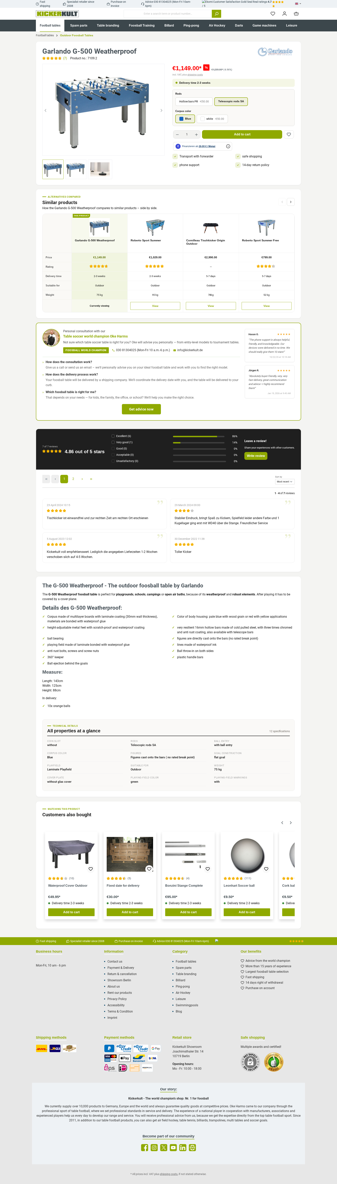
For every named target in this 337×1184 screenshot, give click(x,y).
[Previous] (45, 110)
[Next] (161, 110)
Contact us (114, 961)
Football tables (186, 961)
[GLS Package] (55, 1048)
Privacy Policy (117, 999)
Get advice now (141, 409)
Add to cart (242, 134)
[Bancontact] (139, 1058)
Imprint (112, 1018)
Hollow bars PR (194, 101)
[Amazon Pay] (147, 1068)
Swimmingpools (187, 1005)
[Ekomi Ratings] (275, 1064)
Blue (188, 118)
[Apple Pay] (125, 1058)
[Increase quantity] (196, 134)
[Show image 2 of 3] (103, 150)
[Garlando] (275, 51)
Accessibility (116, 1005)
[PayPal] (109, 1048)
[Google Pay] (155, 1048)
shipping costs (195, 74)
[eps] (110, 1068)
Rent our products (119, 993)
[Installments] (140, 1048)
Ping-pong (183, 986)
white (215, 118)
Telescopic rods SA (231, 101)
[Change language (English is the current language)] (298, 4)
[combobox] (168, 14)
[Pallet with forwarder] (69, 1048)
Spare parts (184, 968)
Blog (179, 1011)
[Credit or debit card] (110, 1058)
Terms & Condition (120, 1011)
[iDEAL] (123, 1068)
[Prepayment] (134, 1068)
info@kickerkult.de (190, 350)
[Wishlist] (273, 14)
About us (113, 986)
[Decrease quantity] (177, 134)
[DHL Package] (41, 1048)
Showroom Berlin (119, 980)
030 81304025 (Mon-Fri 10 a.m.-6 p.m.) (143, 350)
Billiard (180, 980)
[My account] (284, 14)
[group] (103, 109)
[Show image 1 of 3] (96, 150)
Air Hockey (183, 993)
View (155, 305)
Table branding (186, 974)
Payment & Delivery (120, 968)
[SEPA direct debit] (152, 1058)
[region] (103, 110)
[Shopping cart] (296, 14)
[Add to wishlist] (289, 134)
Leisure (181, 999)
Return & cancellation (122, 974)
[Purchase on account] (123, 1048)
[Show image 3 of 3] (111, 150)
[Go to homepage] (57, 13)
